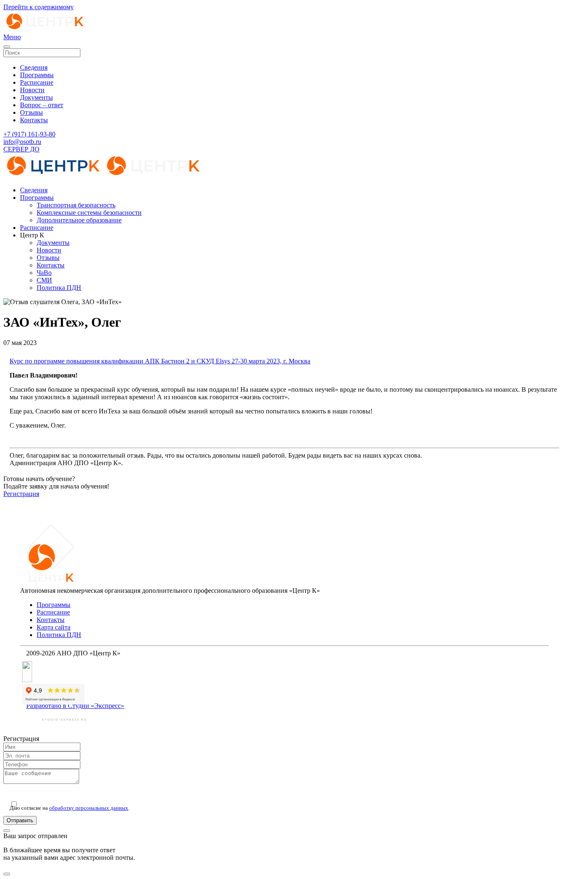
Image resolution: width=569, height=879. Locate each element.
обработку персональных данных (88, 808)
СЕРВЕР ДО (21, 149)
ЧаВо (44, 272)
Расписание (36, 82)
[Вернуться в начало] (45, 29)
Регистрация (21, 493)
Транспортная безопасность (76, 205)
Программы (37, 74)
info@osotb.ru (22, 141)
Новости (32, 89)
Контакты (34, 119)
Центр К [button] (32, 235)
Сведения (33, 67)
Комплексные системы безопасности (89, 212)
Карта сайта (53, 627)
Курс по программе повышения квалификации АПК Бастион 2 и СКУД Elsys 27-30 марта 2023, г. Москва (160, 361)
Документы (36, 97)
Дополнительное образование (79, 220)
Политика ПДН (59, 287)
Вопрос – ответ (41, 104)
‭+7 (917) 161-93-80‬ (29, 134)
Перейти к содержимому (38, 6)
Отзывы (31, 112)
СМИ (44, 280)
